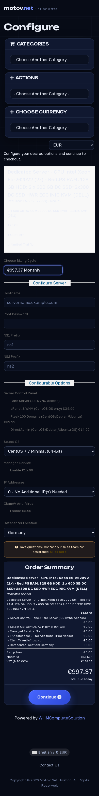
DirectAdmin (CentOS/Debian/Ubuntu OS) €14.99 (50, 429)
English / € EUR (52, 752)
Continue (47, 696)
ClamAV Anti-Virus (18, 503)
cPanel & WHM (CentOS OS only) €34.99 (42, 408)
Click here (58, 552)
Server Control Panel (20, 393)
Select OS (12, 442)
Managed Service (17, 463)
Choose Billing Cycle (20, 260)
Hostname (12, 293)
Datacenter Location (20, 523)
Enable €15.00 (21, 470)
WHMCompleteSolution (62, 717)
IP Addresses (14, 482)
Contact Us (49, 765)
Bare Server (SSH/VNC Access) (35, 401)
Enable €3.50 (20, 511)
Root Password (16, 314)
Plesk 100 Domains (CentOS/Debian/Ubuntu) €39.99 (43, 419)
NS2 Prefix (12, 356)
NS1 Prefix (12, 335)
